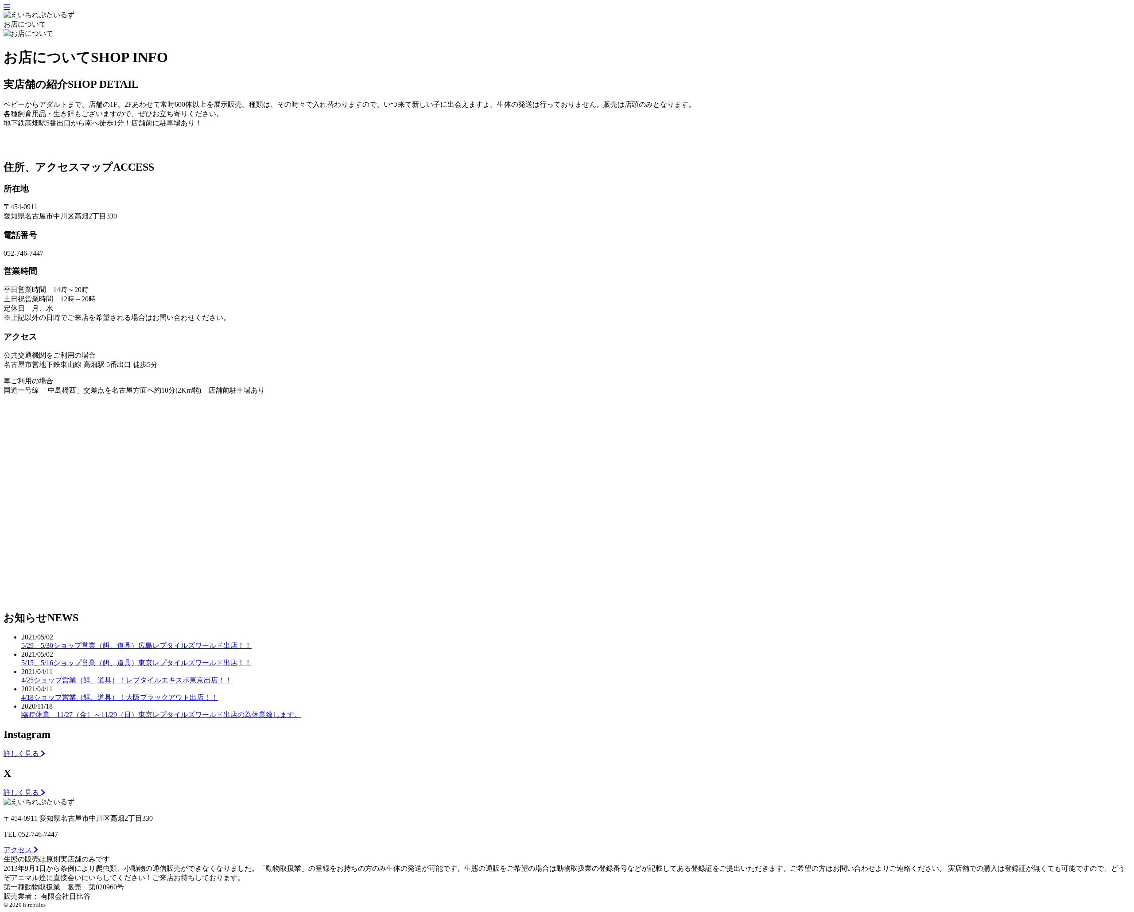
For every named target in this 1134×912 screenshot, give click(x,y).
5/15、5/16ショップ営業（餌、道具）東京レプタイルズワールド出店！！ (136, 662)
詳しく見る (22, 753)
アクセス (19, 850)
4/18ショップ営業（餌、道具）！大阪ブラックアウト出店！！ (119, 697)
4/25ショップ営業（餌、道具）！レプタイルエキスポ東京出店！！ (126, 680)
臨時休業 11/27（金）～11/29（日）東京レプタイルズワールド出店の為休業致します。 (161, 714)
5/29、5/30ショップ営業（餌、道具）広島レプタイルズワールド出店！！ (136, 645)
